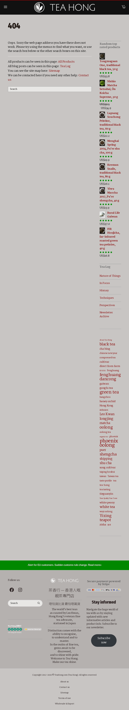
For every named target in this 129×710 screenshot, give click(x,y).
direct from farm (110, 366)
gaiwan (104, 384)
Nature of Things (110, 276)
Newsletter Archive (106, 314)
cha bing (105, 349)
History (104, 290)
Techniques (107, 298)
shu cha (106, 463)
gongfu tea (106, 388)
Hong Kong (106, 406)
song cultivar (108, 468)
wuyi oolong (106, 511)
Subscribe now (104, 640)
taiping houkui (107, 472)
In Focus (105, 283)
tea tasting (105, 489)
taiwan (103, 476)
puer (103, 450)
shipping (106, 459)
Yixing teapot (106, 518)
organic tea (104, 436)
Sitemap (54, 71)
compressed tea (107, 358)
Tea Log (65, 66)
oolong (106, 427)
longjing (106, 419)
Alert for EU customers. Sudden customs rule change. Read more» (64, 564)
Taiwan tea (113, 476)
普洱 (109, 525)
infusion (104, 410)
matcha (105, 423)
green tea (109, 392)
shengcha (108, 454)
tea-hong (105, 485)
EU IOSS (103, 370)
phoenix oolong (109, 443)
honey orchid (107, 401)
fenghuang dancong (110, 377)
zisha (103, 525)
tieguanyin (106, 494)
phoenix (113, 436)
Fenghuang (113, 370)
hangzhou (105, 397)
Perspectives (107, 305)
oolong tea (105, 432)
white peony (107, 503)
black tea (107, 344)
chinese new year (108, 353)
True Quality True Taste (108, 498)
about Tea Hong (106, 340)
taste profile (106, 481)
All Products (66, 61)
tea (114, 481)
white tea (107, 507)
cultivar (104, 362)
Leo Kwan (107, 414)
